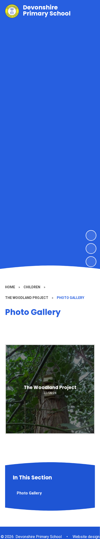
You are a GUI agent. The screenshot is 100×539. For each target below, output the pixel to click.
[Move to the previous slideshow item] (91, 248)
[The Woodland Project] (50, 389)
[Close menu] (87, 11)
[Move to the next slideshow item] (91, 235)
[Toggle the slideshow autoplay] (91, 261)
